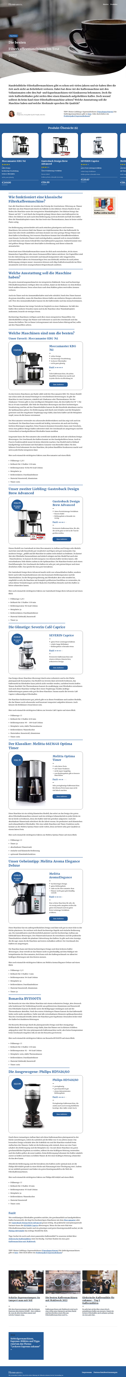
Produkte (113, 4)
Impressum (87, 1372)
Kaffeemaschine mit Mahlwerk (22, 1241)
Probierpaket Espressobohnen (77, 116)
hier (90, 114)
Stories (105, 4)
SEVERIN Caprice (31, 1225)
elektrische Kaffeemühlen (20, 1239)
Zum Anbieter (58, 384)
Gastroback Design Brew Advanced (27, 1223)
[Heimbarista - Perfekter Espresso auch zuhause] (25, 4)
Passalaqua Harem (105, 112)
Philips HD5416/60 (16, 1231)
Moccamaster (70, 1220)
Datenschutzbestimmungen (105, 1372)
